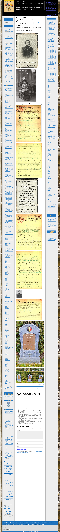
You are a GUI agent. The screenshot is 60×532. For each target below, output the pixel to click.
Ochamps (6, 319)
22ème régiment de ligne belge (52, 74)
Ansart (6, 261)
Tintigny (6, 340)
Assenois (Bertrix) (7, 263)
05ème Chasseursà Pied (8, 155)
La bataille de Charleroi (8, 247)
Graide (6, 288)
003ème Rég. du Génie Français (52, 20)
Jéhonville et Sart (7, 297)
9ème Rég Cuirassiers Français (52, 83)
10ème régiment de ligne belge (52, 57)
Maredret (6, 374)
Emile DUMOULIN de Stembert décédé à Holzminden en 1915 (8, 483)
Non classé (49, 203)
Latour (6, 299)
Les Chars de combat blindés (9, 240)
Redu (5, 329)
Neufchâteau (49, 178)
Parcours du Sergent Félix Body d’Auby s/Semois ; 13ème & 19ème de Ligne (9, 53)
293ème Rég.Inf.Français (8, 169)
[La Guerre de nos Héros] (9, 6)
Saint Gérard (7, 379)
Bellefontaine (7, 267)
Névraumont (6, 317)
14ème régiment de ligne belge (52, 60)
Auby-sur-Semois (50, 89)
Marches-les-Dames (38, 22)
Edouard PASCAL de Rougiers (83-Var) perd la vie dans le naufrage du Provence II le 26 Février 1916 (51, 8)
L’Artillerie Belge (50, 114)
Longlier (49, 167)
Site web (18, 446)
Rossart (6, 331)
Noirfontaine (7, 318)
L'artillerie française (7, 171)
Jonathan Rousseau (7, 49)
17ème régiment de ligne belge (52, 63)
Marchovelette (7, 373)
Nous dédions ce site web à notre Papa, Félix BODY (9, 76)
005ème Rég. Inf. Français (8, 183)
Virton (6, 343)
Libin (5, 302)
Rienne (6, 385)
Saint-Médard (7, 333)
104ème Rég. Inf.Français (8, 201)
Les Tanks (6, 239)
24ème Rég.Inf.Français (8, 219)
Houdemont (6, 294)
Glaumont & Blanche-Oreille (51, 149)
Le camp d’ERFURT (10, 73)
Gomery (49, 150)
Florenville (6, 283)
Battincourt (6, 266)
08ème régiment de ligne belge (52, 55)
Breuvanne (6, 273)
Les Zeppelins (7, 100)
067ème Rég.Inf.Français (8, 194)
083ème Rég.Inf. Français (8, 196)
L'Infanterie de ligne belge (8, 118)
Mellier (6, 307)
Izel (5, 295)
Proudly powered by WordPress (27, 531)
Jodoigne (6, 357)
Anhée (6, 363)
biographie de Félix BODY (20, 1)
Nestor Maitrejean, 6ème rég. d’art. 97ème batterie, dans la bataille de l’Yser (29, 7)
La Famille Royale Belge (8, 230)
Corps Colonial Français (8, 226)
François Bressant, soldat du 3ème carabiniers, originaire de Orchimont (9, 440)
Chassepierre (49, 100)
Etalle (48, 144)
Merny (6, 309)
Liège (5, 352)
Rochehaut (6, 330)
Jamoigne (6, 296)
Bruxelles (6, 245)
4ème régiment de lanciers (51, 81)
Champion (49, 107)
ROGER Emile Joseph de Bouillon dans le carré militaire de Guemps (9, 436)
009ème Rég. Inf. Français (51, 23)
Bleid (48, 95)
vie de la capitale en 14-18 (51, 207)
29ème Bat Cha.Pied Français (9, 222)
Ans (5, 349)
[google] (8, 405)
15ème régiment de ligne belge (52, 61)
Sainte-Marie (7, 336)
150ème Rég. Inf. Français (8, 213)
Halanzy (6, 290)
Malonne (6, 383)
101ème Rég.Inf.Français (8, 199)
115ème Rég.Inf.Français (8, 205)
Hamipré (6, 291)
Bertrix (6, 268)
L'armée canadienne (7, 161)
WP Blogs (36, 531)
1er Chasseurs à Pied (8, 156)
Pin (5, 325)
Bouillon (6, 272)
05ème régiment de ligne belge (52, 53)
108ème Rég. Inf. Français (8, 202)
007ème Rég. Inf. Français (51, 22)
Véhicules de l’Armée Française (52, 206)
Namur (48, 200)
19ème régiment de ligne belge (52, 73)
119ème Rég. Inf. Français (8, 208)
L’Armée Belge (49, 113)
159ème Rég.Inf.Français (8, 215)
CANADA (6, 162)
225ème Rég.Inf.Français (51, 70)
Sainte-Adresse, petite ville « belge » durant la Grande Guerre (9, 56)
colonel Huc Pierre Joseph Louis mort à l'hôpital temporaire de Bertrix (8, 510)
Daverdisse (6, 279)
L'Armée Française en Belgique (9, 165)
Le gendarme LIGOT (50, 234)
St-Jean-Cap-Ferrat (7, 257)
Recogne (6, 328)
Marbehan (6, 305)
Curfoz (6, 278)
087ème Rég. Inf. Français (8, 197)
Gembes (6, 285)
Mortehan (6, 311)
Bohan (6, 270)
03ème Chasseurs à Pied (51, 64)
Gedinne (49, 147)
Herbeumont (7, 293)
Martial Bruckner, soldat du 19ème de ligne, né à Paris (25, 9)
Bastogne (6, 265)
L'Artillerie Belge (7, 105)
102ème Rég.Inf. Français (8, 200)
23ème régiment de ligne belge (52, 75)
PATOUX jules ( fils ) (7, 57)
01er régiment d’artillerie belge (52, 43)
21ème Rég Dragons (8, 174)
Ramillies (6, 359)
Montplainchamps (7, 310)
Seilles (5, 389)
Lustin (6, 372)
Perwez (6, 358)
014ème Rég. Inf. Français (8, 186)
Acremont (6, 259)
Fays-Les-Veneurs (7, 282)
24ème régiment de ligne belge (52, 76)
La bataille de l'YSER (8, 248)
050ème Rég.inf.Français (8, 191)
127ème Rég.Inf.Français (8, 210)
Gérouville (6, 286)
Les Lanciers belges (7, 159)
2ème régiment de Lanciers (51, 79)
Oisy (48, 181)
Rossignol (6, 332)
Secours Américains (7, 386)
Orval (6, 323)
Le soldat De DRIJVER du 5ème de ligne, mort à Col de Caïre (14, 524)
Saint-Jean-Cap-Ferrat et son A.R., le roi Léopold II (26, 522)
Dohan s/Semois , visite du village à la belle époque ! (9, 38)
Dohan (6, 280)
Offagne (6, 320)
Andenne (6, 362)
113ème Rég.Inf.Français (8, 87)
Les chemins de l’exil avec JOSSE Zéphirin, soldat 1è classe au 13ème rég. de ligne (30, 3)
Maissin (6, 304)
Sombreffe (6, 381)
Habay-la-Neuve (7, 289)
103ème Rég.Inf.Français (51, 32)
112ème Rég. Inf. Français (8, 204)
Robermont (6, 355)
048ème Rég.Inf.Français (8, 190)
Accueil (49, 211)
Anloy (6, 260)
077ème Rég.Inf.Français (51, 28)
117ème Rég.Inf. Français (51, 37)
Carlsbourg (6, 274)
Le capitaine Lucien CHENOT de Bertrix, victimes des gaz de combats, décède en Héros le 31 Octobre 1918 (29, 5)
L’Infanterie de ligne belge (51, 115)
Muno (6, 312)
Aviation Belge (7, 102)
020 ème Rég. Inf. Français (9, 187)
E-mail (18, 443)
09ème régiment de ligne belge (52, 56)
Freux (6, 284)
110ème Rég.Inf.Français (8, 203)
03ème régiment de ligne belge (52, 51)
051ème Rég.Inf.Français (8, 192)
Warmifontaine (7, 345)
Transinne (6, 342)
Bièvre (6, 269)
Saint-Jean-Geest (7, 360)
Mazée (6, 376)
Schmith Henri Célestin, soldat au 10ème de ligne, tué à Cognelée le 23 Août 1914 (9, 444)
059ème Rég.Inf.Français (8, 193)
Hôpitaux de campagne (8, 97)
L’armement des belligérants (51, 112)
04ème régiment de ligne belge (52, 52)
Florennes (6, 369)
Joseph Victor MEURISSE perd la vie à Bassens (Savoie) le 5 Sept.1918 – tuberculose (9, 452)
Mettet (6, 377)
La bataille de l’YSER (50, 135)
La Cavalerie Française (8, 173)
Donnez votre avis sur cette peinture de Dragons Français (34, 524)
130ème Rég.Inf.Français (8, 211)
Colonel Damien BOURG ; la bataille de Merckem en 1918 (9, 69)
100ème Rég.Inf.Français (8, 198)
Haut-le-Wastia (7, 371)
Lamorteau (49, 158)
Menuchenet (7, 308)
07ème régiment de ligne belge (52, 54)
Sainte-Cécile (7, 335)
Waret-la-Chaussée (7, 382)
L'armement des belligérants (9, 98)
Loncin (6, 353)
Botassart (6, 271)
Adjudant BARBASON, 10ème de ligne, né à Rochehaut (9, 32)
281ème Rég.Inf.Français (8, 220)
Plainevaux (6, 326)
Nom (18, 440)
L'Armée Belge (7, 101)
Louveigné (6, 354)
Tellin (6, 339)
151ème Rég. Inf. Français (8, 214)
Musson (6, 313)
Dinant (6, 368)
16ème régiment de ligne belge (52, 62)
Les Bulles (6, 233)
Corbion (6, 276)
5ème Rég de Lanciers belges (9, 160)
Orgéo (6, 322)
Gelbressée (6, 370)
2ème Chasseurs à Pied (51, 77)
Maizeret (49, 196)
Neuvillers (6, 316)
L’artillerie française (50, 119)
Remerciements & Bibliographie (52, 204)
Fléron (6, 351)
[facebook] (8, 403)
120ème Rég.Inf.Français (8, 209)
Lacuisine (49, 157)
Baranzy (6, 264)
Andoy (48, 103)
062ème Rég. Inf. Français (51, 27)
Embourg (6, 350)
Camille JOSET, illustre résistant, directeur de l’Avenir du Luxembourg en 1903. (51, 13)
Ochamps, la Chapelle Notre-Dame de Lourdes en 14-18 (9, 44)
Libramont (6, 303)
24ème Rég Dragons (8, 175)
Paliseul (6, 324)
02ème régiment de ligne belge (52, 50)
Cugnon (6, 277)
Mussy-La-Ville (7, 314)
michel (6, 52)
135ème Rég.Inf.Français (8, 168)
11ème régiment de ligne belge (52, 58)
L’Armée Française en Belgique (52, 118)
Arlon (6, 262)
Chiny (5, 94)
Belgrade (6, 365)
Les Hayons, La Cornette (8, 301)
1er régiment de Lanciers (51, 78)
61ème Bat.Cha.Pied (8, 170)
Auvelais (6, 364)
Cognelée (49, 108)
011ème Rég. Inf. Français (8, 184)
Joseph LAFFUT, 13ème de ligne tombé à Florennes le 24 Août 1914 (9, 433)
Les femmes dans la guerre (8, 236)
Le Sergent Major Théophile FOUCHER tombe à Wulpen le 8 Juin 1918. (9, 456)
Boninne (6, 366)
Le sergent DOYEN (14, 522)
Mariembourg (7, 375)
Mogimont (49, 173)
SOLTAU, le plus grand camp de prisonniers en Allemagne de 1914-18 (9, 79)
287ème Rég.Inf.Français (8, 221)
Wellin (6, 346)
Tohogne (6, 341)
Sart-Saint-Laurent (7, 380)
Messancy (49, 172)
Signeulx (6, 337)
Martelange (6, 306)
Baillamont (49, 90)
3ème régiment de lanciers (51, 80)
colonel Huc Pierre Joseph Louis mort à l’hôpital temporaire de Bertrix (9, 425)
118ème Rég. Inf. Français (8, 207)
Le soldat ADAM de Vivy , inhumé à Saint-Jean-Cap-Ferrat (45, 522)
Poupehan (6, 327)
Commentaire (19, 430)
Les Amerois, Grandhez (8, 300)
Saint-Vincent (7, 334)
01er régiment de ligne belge (9, 120)
